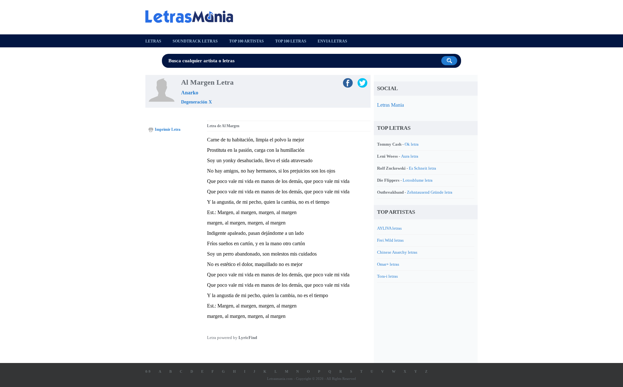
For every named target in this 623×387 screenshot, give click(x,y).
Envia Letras (332, 41)
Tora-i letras (387, 276)
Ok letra (412, 144)
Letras (153, 41)
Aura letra (409, 156)
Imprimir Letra (167, 129)
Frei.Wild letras (390, 240)
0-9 (148, 371)
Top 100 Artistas (246, 41)
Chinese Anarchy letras (397, 252)
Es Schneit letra (422, 168)
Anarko (189, 92)
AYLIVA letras (389, 228)
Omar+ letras (388, 264)
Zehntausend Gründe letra (429, 192)
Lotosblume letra (418, 180)
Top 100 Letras (290, 41)
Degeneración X (196, 102)
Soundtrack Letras (195, 41)
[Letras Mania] (192, 16)
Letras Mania (390, 105)
